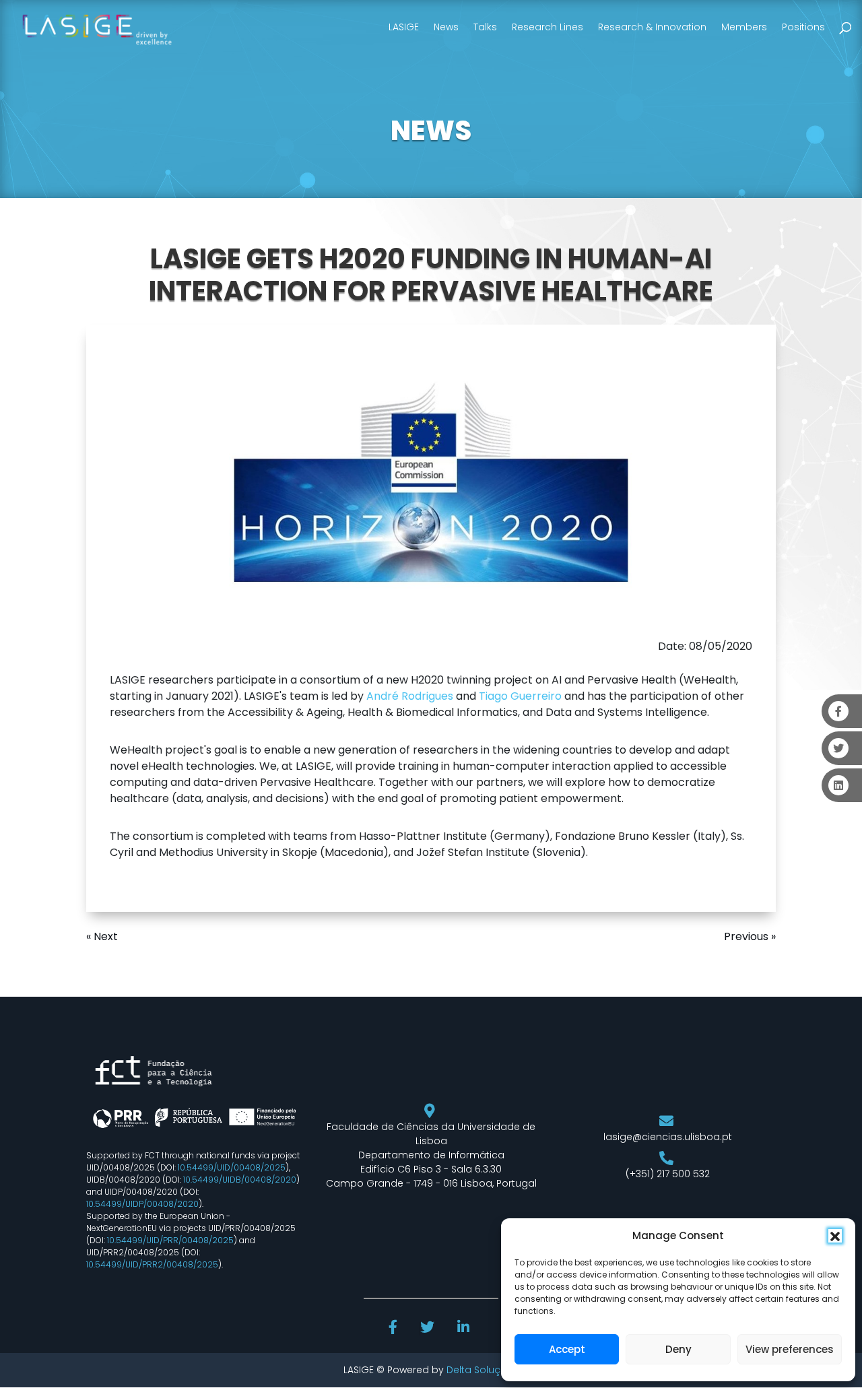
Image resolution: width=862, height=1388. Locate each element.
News (446, 27)
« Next (102, 936)
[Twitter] (429, 1328)
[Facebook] (395, 1328)
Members (744, 27)
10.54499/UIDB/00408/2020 (239, 1179)
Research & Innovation (652, 27)
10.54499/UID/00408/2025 (232, 1167)
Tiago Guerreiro (520, 696)
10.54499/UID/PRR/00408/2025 (170, 1240)
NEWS (431, 131)
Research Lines (547, 27)
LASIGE (404, 27)
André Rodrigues (409, 696)
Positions (803, 27)
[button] (835, 1236)
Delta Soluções (482, 1370)
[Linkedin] (465, 1328)
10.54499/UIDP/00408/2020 (142, 1204)
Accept (567, 1349)
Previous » (750, 936)
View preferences (789, 1349)
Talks (485, 27)
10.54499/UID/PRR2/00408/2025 (152, 1264)
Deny (678, 1349)
